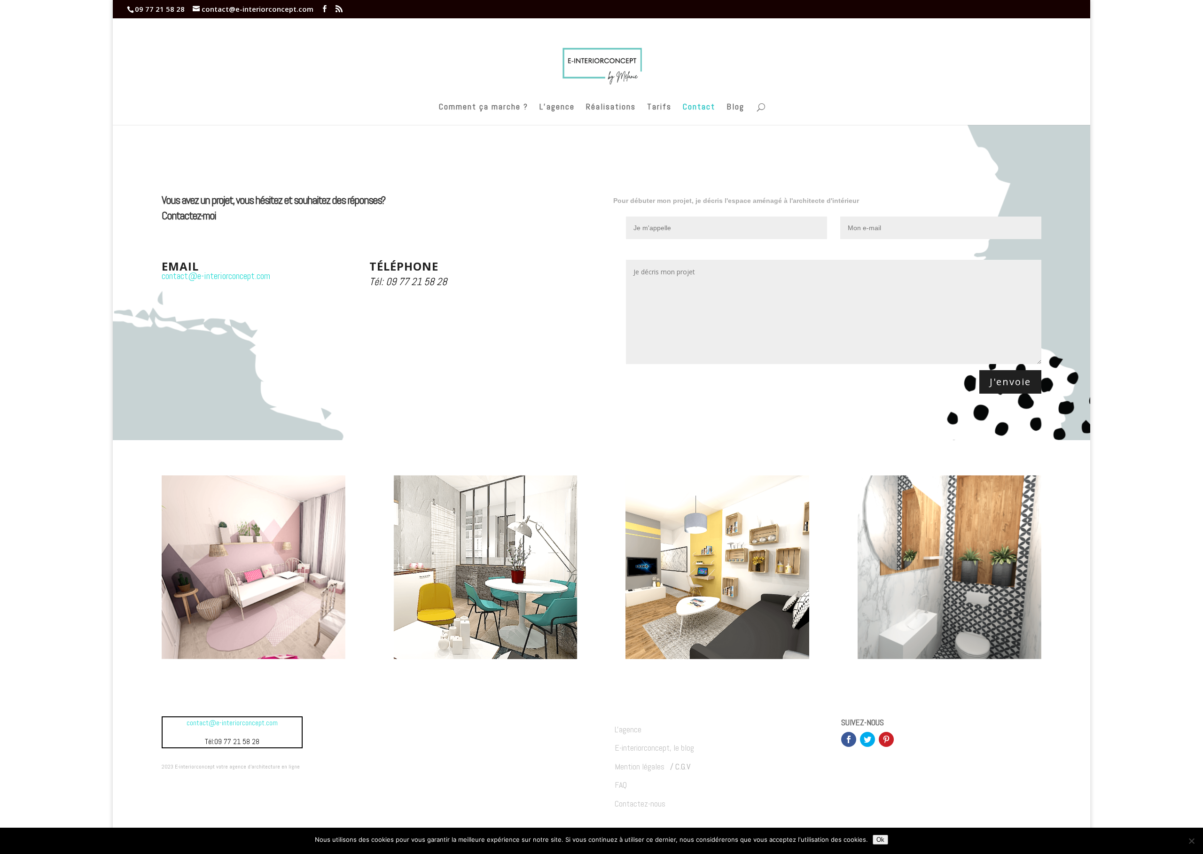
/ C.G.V (679, 766)
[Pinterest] (886, 739)
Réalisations (611, 107)
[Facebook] (848, 739)
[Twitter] (867, 739)
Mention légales (640, 766)
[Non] (1191, 841)
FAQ (621, 784)
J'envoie (1010, 381)
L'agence (628, 729)
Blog (735, 107)
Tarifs (659, 107)
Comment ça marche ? (483, 107)
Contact (699, 107)
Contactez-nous (640, 803)
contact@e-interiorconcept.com (216, 276)
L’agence (557, 107)
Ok (880, 839)
